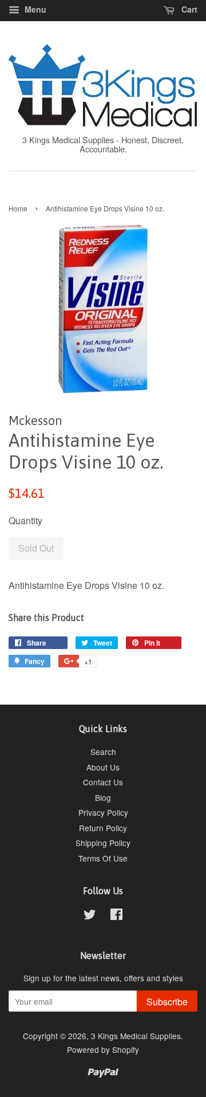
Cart (188, 9)
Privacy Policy (103, 812)
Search (103, 751)
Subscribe (167, 1001)
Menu (34, 9)
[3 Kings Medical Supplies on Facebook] (116, 916)
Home (18, 208)
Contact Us (103, 782)
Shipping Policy (103, 842)
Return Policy (103, 827)
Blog (103, 797)
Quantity (25, 520)
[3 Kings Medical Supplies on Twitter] (90, 916)
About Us (103, 767)
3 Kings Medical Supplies (136, 1035)
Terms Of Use (103, 858)
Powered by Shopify (103, 1049)
